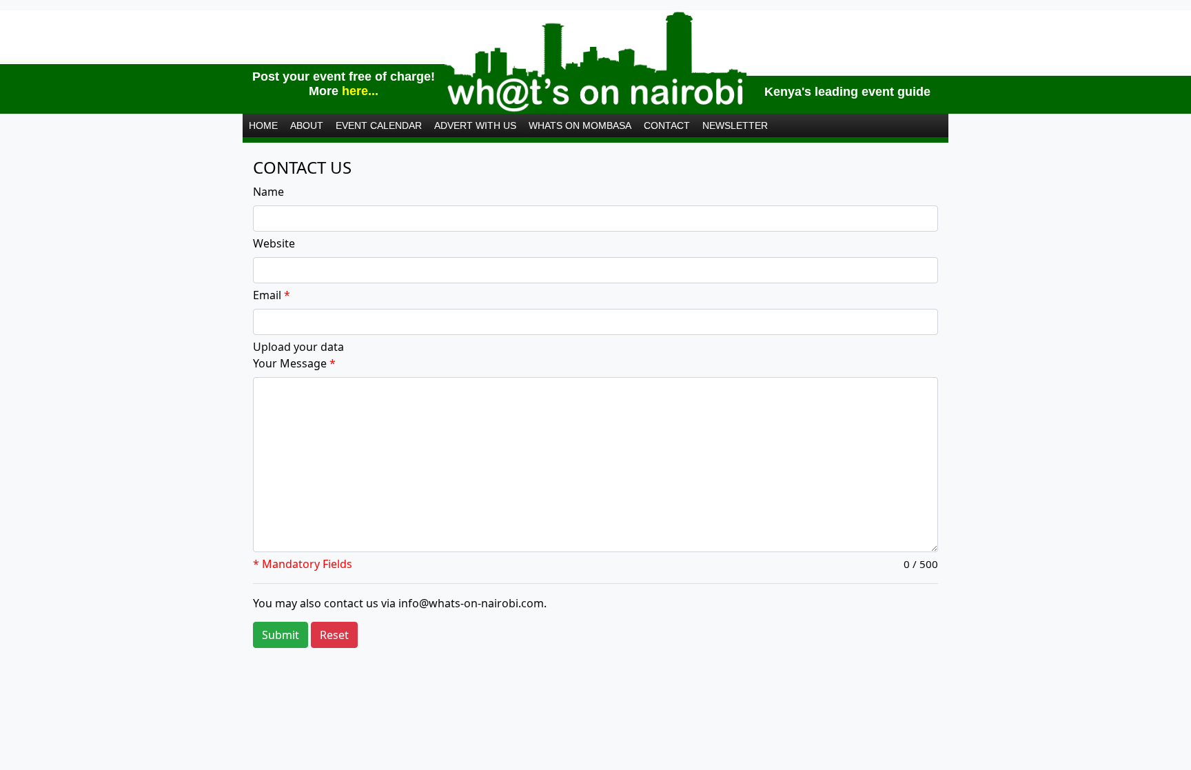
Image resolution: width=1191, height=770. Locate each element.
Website (274, 243)
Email (271, 295)
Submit (280, 634)
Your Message (294, 363)
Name (268, 191)
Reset (334, 634)
